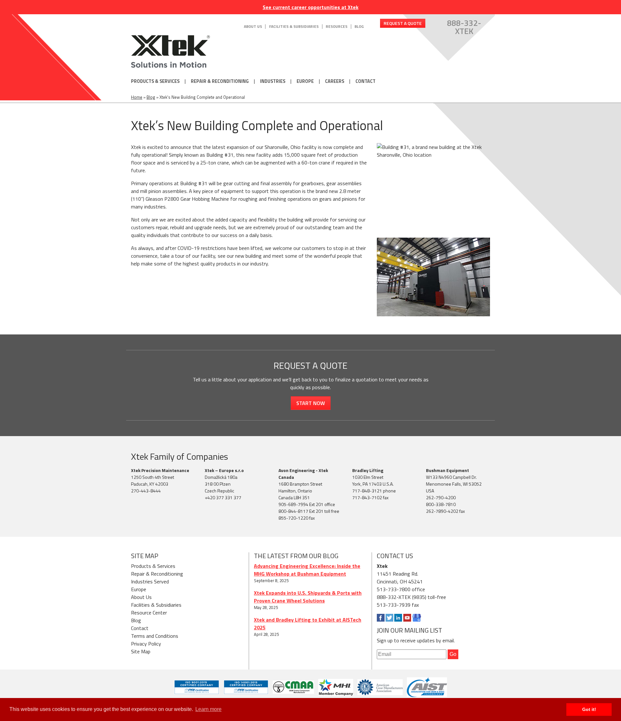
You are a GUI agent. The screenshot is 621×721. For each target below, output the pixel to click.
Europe (305, 81)
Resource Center (149, 612)
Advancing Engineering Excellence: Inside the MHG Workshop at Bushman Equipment (307, 570)
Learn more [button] (208, 709)
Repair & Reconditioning (220, 81)
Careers (334, 81)
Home (136, 97)
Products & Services (155, 81)
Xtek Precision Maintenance (160, 470)
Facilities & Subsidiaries (294, 26)
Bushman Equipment (447, 470)
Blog (359, 26)
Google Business (416, 618)
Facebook (381, 618)
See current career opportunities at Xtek (310, 7)
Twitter (389, 618)
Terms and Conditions (154, 636)
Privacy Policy (146, 644)
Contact (365, 81)
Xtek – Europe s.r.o (224, 470)
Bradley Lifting (367, 470)
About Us (253, 26)
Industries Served (150, 581)
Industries (272, 81)
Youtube (407, 618)
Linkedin (398, 618)
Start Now (310, 403)
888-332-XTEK (464, 27)
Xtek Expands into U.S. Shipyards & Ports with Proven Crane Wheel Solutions (308, 596)
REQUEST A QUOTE (403, 23)
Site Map (140, 651)
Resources (336, 26)
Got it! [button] (589, 709)
